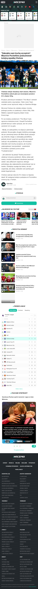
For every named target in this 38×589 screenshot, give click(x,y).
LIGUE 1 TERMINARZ (24, 522)
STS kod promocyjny (25, 559)
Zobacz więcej (19, 389)
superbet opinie (5, 564)
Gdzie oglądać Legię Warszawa (9, 524)
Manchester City (24, 493)
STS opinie (4, 559)
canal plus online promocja (9, 514)
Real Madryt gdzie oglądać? (9, 569)
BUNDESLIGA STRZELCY (7, 549)
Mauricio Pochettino (7, 189)
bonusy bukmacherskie (7, 581)
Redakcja (11, 463)
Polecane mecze (24, 546)
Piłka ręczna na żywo (25, 535)
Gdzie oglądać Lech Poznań (8, 526)
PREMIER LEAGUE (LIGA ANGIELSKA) (9, 486)
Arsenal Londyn (24, 488)
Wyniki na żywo (5, 10)
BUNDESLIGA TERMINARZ (25, 520)
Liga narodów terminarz (26, 525)
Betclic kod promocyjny (26, 564)
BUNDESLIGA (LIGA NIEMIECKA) (8, 493)
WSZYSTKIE (34, 10)
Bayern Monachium (24, 486)
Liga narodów (5, 497)
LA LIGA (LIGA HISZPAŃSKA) (7, 488)
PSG (21, 495)
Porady (22, 544)
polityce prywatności (32, 586)
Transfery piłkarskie (25, 549)
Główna (3, 50)
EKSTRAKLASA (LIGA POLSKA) (8, 483)
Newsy (8, 50)
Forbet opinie (5, 571)
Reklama (17, 463)
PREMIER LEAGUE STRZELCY (8, 542)
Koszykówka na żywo (25, 539)
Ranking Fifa (23, 542)
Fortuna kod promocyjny (26, 562)
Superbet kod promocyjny (26, 569)
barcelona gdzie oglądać (8, 503)
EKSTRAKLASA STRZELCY (7, 539)
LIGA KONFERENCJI (6, 481)
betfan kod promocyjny (26, 571)
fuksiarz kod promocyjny (8, 573)
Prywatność (32, 463)
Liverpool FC (23, 481)
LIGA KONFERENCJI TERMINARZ (27, 508)
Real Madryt (23, 479)
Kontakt (5, 463)
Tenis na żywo (23, 537)
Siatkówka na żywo (25, 532)
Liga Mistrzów (5, 476)
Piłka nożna (14, 50)
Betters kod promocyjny (8, 578)
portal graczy (19, 469)
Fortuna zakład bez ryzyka (27, 576)
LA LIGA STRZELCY (6, 544)
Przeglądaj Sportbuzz (19, 450)
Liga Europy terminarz (25, 506)
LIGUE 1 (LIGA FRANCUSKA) (7, 495)
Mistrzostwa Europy (25, 551)
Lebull (3, 576)
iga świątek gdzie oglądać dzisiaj (8, 509)
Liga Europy (5, 479)
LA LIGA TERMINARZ (24, 515)
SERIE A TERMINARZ (24, 518)
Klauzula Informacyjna (26, 466)
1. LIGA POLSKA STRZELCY (7, 553)
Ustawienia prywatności (12, 466)
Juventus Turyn (24, 497)
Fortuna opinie (5, 562)
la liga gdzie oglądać (7, 506)
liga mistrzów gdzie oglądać (27, 553)
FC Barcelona (23, 476)
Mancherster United (25, 483)
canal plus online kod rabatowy (10, 517)
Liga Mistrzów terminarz (26, 503)
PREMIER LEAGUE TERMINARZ (26, 513)
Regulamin (24, 463)
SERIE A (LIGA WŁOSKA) (7, 490)
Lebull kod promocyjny (26, 578)
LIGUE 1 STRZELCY (6, 551)
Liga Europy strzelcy (7, 535)
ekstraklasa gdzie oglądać (8, 512)
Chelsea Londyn (18, 189)
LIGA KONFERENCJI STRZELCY (8, 537)
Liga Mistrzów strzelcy (7, 532)
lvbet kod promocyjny (25, 573)
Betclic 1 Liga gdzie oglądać (9, 519)
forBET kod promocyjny (8, 566)
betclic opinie (23, 566)
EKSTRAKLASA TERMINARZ (26, 510)
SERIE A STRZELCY (6, 546)
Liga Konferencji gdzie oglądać (9, 521)
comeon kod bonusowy (26, 581)
